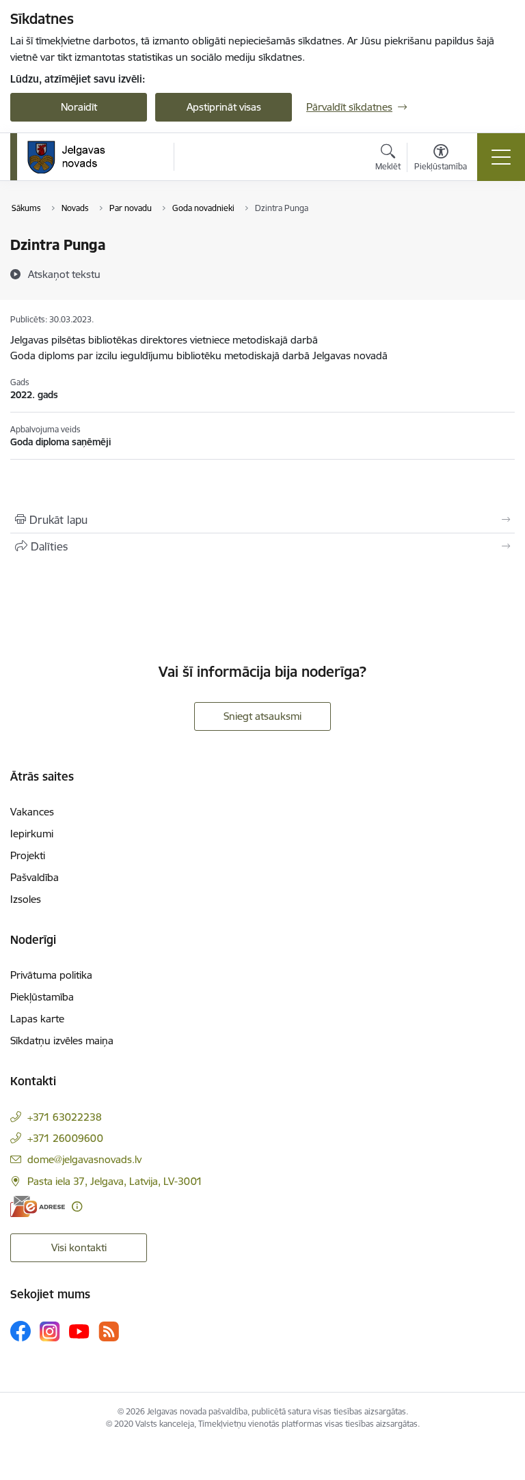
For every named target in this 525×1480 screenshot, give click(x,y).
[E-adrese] (37, 1206)
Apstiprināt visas (224, 106)
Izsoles (25, 899)
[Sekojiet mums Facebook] (20, 1331)
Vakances (32, 811)
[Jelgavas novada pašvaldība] (74, 157)
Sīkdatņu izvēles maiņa (61, 1040)
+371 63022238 (64, 1117)
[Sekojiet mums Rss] (108, 1331)
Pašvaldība (34, 877)
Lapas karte (37, 1018)
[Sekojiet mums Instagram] (50, 1331)
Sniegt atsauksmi (262, 716)
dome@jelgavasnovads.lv (84, 1159)
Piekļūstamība (42, 996)
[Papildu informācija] (77, 1206)
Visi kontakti (79, 1247)
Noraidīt (79, 106)
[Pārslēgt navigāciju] (501, 157)
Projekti (27, 855)
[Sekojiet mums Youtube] (79, 1330)
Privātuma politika (51, 974)
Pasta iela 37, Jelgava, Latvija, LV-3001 (114, 1181)
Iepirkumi (31, 833)
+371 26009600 (65, 1138)
